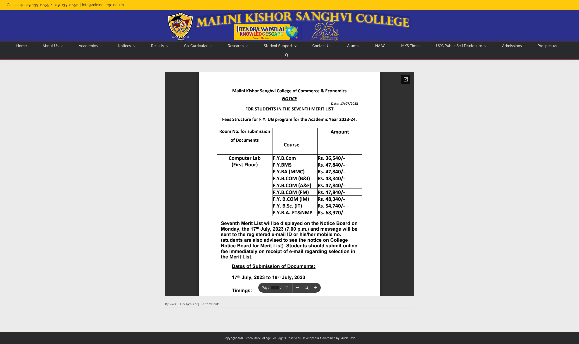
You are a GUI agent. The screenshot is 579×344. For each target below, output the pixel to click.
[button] (287, 55)
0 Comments (211, 304)
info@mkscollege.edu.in (103, 5)
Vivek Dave (348, 338)
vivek (173, 304)
